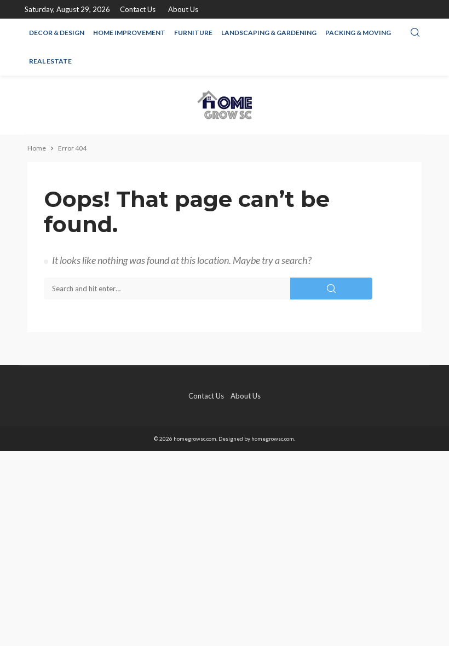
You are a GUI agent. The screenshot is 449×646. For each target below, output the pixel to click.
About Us (183, 9)
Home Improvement (129, 32)
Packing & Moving (358, 32)
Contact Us (138, 9)
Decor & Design (56, 32)
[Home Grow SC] (224, 104)
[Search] (415, 33)
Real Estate (50, 61)
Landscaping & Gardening (268, 32)
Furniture (193, 32)
